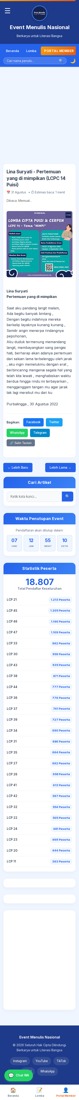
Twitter (54, 422)
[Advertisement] (39, 119)
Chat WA (18, 1075)
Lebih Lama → (60, 467)
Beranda (12, 51)
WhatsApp (17, 432)
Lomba (31, 51)
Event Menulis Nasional (40, 27)
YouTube (42, 1061)
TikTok (61, 1061)
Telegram (40, 432)
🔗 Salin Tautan (21, 443)
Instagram (20, 1061)
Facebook (33, 422)
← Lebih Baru (18, 467)
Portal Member (59, 51)
